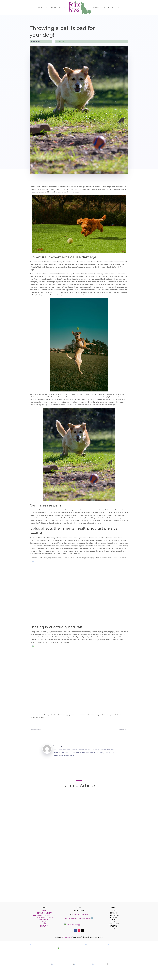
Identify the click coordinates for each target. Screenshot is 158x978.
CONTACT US (44, 926)
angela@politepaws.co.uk (79, 915)
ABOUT (44, 911)
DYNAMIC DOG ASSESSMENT (44, 917)
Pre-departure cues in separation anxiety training (61, 839)
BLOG (44, 924)
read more (37, 819)
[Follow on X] (82, 930)
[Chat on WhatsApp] (79, 924)
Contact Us (115, 8)
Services (96, 8)
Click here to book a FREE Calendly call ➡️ (79, 918)
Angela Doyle (59, 746)
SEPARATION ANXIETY (44, 913)
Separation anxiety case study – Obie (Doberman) (61, 871)
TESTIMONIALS (44, 919)
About (47, 8)
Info (105, 8)
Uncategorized (60, 41)
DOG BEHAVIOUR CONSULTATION (44, 915)
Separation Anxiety (58, 8)
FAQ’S (44, 922)
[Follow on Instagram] (79, 930)
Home (40, 8)
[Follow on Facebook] (75, 930)
